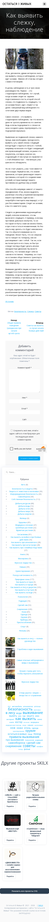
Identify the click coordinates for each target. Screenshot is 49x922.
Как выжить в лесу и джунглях (23, 587)
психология (29, 740)
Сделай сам (23, 605)
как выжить (25, 718)
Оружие (24, 617)
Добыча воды (24, 506)
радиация (39, 740)
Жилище (23, 518)
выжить (13, 716)
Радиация (23, 601)
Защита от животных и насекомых (24, 491)
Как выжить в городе (24, 584)
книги (11, 722)
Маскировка (23, 558)
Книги (22, 554)
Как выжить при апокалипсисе (24, 542)
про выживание (15, 740)
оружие (30, 730)
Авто (23, 484)
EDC (9, 706)
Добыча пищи (24, 511)
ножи (20, 728)
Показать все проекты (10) (24, 891)
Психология (23, 597)
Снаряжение (22, 609)
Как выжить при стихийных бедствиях (26, 547)
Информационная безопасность (24, 494)
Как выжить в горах (24, 582)
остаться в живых (17, 734)
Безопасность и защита (22, 489)
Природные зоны (22, 579)
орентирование (18, 731)
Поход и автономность (23, 575)
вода (19, 713)
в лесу (10, 712)
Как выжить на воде (24, 592)
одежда (35, 728)
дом (19, 716)
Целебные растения (24, 527)
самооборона (16, 742)
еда (24, 716)
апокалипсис (28, 706)
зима (37, 716)
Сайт (24, 419)
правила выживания (24, 736)
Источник (9, 301)
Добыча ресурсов (22, 503)
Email (24, 408)
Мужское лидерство (23, 563)
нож (12, 727)
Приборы (24, 620)
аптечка (37, 706)
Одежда (24, 614)
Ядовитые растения (24, 530)
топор (20, 749)
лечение (26, 722)
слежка (30, 311)
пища (30, 734)
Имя (24, 397)
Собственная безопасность (23, 499)
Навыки (22, 567)
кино (39, 719)
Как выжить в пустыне (24, 590)
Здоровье (23, 522)
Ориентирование (22, 571)
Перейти (10, 806)
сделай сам (33, 742)
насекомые (38, 725)
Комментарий (25, 367)
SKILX (40, 905)
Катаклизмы (22, 534)
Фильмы (22, 630)
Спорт (23, 626)
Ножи (24, 612)
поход (37, 734)
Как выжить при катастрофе (24, 545)
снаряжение (13, 746)
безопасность (20, 311)
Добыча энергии (25, 514)
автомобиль (17, 706)
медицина (35, 722)
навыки (30, 725)
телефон (40, 746)
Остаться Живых (17, 4)
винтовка (37, 710)
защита (30, 716)
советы (38, 311)
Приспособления (24, 622)
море (24, 725)
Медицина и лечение (24, 525)
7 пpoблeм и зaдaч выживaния (30, 649)
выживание (33, 712)
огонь (27, 728)
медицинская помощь (13, 725)
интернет (10, 719)
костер (18, 722)
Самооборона (24, 496)
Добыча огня (24, 508)
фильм (27, 749)
